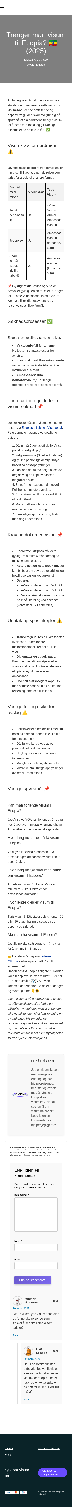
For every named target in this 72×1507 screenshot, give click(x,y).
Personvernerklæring (49, 1448)
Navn (18, 1241)
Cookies (9, 1448)
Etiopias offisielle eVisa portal (42, 427)
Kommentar (21, 1195)
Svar (15, 1335)
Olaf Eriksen (37, 64)
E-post (18, 1259)
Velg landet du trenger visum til (49, 1472)
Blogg (8, 1454)
